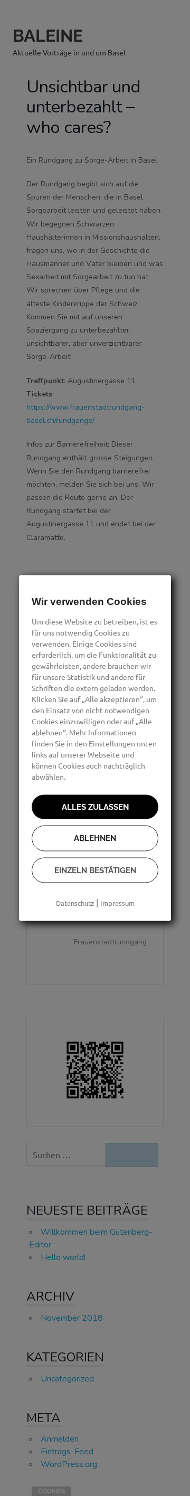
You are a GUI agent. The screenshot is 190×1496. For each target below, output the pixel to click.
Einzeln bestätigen (95, 870)
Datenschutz (75, 902)
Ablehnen (95, 838)
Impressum (117, 902)
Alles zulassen (95, 806)
